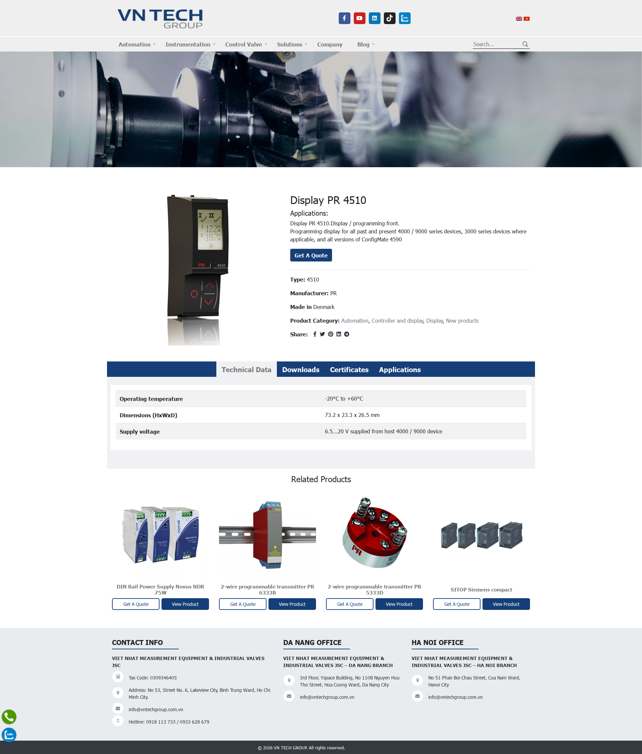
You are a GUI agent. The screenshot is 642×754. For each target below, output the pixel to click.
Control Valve (243, 44)
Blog (363, 44)
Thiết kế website (365, 747)
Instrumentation (188, 44)
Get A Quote (311, 255)
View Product (185, 604)
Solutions (289, 44)
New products (462, 320)
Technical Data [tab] (247, 369)
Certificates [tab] (349, 369)
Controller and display (397, 320)
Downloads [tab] (300, 369)
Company (329, 44)
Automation (134, 44)
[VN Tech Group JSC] (160, 17)
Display (434, 320)
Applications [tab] (400, 369)
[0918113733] (9, 717)
